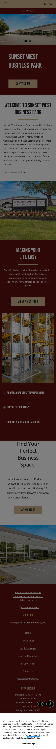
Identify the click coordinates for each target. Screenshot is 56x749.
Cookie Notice (34, 738)
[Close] (52, 717)
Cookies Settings (28, 743)
